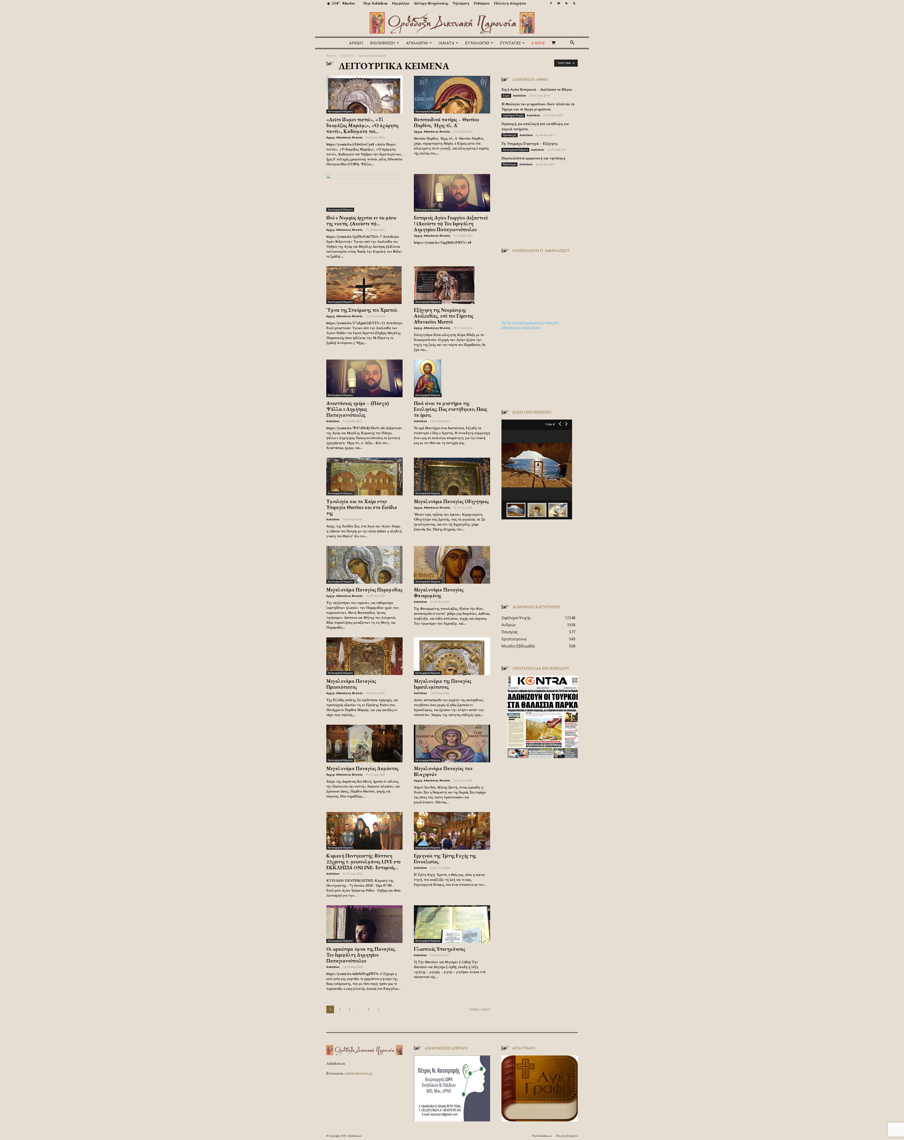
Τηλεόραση (461, 3)
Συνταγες (510, 42)
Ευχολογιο (477, 42)
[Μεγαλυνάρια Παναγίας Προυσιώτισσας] (364, 656)
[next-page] (379, 1009)
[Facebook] (550, 3)
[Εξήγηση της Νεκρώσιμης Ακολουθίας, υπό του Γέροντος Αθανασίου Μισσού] (452, 285)
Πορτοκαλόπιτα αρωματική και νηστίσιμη (533, 158)
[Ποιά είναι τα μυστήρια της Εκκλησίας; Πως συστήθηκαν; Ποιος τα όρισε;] (452, 378)
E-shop (538, 42)
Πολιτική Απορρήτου (510, 3)
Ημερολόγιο (400, 3)
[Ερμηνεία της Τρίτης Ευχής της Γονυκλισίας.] (452, 831)
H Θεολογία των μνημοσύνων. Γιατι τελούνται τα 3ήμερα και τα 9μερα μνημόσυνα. (537, 106)
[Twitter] (574, 3)
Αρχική (356, 42)
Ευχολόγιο (347, 55)
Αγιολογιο (417, 42)
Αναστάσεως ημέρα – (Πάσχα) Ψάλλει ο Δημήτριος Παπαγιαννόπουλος (357, 409)
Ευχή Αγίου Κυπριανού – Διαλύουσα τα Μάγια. (537, 89)
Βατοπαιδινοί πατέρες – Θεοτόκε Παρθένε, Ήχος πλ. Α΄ (446, 122)
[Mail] (558, 3)
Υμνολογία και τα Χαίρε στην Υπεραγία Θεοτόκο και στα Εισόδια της (361, 507)
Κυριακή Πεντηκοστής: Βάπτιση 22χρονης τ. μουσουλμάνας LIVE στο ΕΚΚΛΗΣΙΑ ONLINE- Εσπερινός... (363, 862)
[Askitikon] (452, 22)
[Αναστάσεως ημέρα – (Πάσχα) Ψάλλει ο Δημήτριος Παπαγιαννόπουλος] (364, 378)
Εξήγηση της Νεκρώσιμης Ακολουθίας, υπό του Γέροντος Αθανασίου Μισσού (443, 316)
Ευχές (506, 95)
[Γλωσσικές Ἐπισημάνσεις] (452, 924)
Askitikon (332, 421)
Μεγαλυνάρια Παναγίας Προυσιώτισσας (351, 684)
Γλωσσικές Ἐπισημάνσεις (439, 949)
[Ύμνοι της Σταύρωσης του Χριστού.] (364, 285)
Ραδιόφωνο (481, 3)
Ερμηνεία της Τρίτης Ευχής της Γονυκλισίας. (445, 859)
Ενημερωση (382, 42)
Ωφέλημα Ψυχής (513, 115)
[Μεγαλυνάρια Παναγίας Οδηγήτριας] (452, 476)
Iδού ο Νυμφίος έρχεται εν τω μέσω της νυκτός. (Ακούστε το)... (361, 220)
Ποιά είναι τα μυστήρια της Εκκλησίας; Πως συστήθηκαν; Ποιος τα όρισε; (450, 409)
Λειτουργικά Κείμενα (340, 111)
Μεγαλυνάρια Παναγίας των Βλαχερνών (443, 771)
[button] (572, 43)
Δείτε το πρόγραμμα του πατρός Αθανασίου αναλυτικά (530, 325)
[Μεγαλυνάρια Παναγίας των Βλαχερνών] (452, 743)
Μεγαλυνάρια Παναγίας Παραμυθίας (364, 589)
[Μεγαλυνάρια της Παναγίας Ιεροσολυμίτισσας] (452, 656)
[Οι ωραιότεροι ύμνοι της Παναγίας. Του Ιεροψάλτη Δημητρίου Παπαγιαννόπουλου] (364, 924)
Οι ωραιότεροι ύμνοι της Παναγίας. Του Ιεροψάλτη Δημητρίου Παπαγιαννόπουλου (361, 955)
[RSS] (566, 3)
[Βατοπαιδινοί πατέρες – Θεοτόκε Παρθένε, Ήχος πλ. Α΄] (452, 94)
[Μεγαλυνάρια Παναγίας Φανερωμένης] (452, 565)
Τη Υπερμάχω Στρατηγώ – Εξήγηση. (529, 143)
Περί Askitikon (375, 3)
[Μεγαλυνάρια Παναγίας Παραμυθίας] (364, 565)
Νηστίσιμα (509, 164)
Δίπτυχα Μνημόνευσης (431, 3)
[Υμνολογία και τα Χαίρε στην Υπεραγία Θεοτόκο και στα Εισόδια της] (364, 476)
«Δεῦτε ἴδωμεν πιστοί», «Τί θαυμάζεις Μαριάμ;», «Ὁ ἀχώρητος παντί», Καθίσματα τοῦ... (362, 125)
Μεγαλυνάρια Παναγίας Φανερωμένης (439, 592)
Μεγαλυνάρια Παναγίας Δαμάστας (362, 768)
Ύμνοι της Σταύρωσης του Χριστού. (362, 310)
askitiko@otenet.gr (358, 1073)
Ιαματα (446, 42)
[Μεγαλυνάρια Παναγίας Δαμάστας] (364, 743)
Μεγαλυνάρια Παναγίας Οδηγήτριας (451, 501)
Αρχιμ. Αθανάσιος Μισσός (344, 137)
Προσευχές (509, 135)
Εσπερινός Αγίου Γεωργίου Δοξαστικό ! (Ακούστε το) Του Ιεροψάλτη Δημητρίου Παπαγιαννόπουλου (451, 223)
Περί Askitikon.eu (542, 1136)
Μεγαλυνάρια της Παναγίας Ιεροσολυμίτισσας (442, 684)
